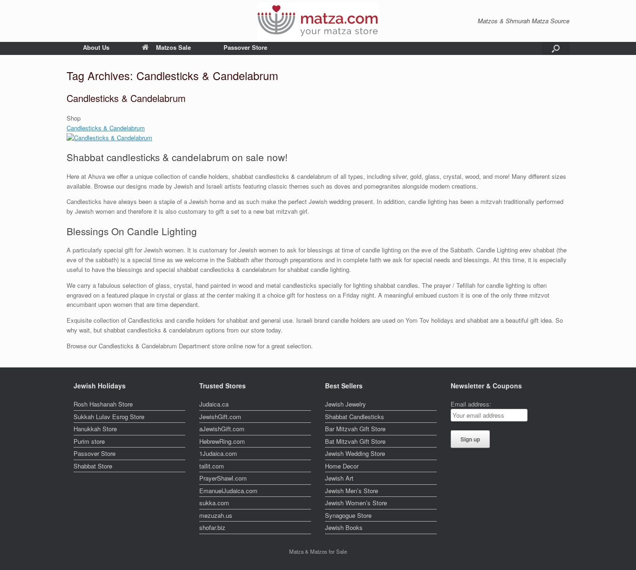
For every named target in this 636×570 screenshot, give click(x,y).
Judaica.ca (214, 404)
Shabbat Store (93, 465)
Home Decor (342, 465)
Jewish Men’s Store (351, 490)
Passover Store (245, 47)
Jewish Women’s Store (356, 502)
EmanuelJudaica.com (228, 490)
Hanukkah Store (95, 428)
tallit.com (211, 465)
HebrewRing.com (222, 441)
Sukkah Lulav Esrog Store (109, 416)
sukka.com (214, 502)
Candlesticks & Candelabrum (126, 98)
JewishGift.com (220, 416)
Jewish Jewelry (345, 404)
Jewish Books (344, 527)
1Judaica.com (218, 453)
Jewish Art (339, 478)
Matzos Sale (173, 47)
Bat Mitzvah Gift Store (355, 441)
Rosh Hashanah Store (103, 404)
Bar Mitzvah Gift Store (355, 428)
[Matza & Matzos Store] (318, 21)
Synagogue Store (348, 515)
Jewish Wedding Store (355, 453)
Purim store (89, 441)
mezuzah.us (215, 515)
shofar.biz (212, 527)
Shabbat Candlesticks (354, 416)
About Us (96, 47)
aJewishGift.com (221, 428)
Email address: (471, 404)
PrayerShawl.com (223, 478)
